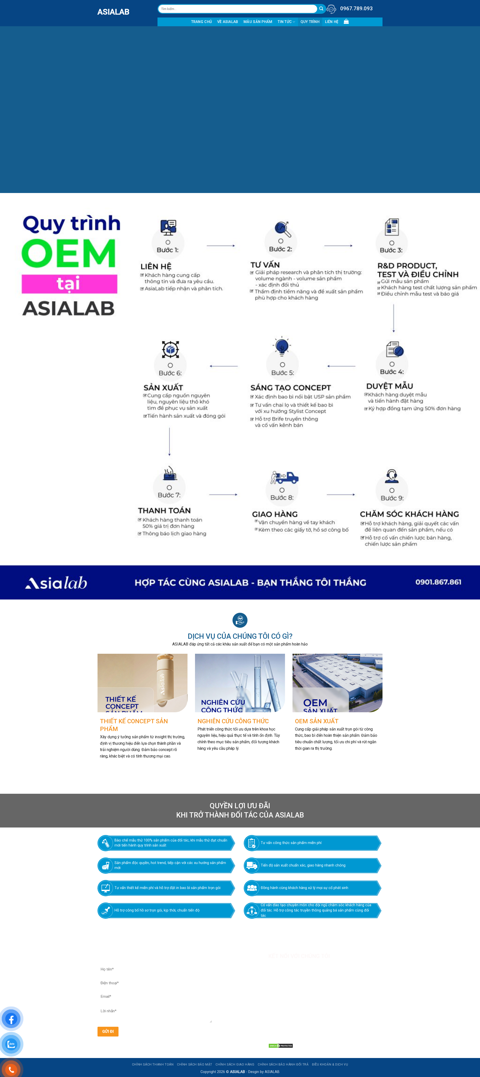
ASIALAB (101, 12)
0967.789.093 (356, 9)
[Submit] (321, 9)
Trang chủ (201, 22)
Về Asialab (227, 22)
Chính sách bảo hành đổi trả (283, 1064)
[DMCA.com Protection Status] (280, 1045)
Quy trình (310, 22)
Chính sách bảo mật (194, 1064)
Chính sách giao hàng (235, 1064)
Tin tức (285, 22)
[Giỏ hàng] (346, 21)
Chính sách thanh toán (153, 1064)
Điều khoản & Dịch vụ (330, 1064)
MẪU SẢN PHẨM (258, 22)
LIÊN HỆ (331, 22)
